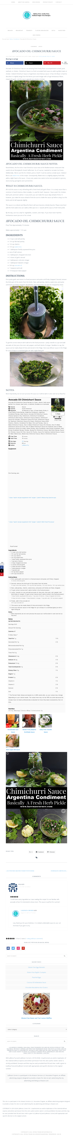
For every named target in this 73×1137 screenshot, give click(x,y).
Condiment (34, 46)
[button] (55, 418)
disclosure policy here (47, 56)
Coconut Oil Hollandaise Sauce (36, 982)
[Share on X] (2, 571)
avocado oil (18, 265)
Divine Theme (28, 1134)
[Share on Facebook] (2, 567)
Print (56, 416)
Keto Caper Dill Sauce (13, 749)
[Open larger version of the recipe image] (58, 405)
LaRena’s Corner (27, 910)
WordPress (52, 1134)
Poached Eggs (36, 977)
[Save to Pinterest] (2, 574)
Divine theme (37, 1132)
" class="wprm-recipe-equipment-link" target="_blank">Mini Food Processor (31, 522)
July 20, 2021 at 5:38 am (24, 886)
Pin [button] (61, 416)
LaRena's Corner (36, 15)
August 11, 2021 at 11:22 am (28, 913)
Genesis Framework (41, 1134)
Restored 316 (48, 1132)
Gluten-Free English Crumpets (36, 972)
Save (58, 414)
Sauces (40, 46)
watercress (16, 175)
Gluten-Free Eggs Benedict (36, 967)
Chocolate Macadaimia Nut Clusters (36, 987)
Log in (59, 1134)
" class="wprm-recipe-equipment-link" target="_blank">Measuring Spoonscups (32, 497)
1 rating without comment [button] (34, 938)
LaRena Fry (25, 445)
